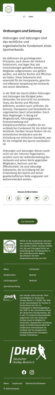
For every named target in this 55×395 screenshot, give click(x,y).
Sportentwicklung (12, 286)
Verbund (33, 280)
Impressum (17, 383)
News (6, 268)
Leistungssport (10, 280)
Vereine (32, 274)
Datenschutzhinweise (35, 383)
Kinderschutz (10, 274)
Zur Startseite (27, 221)
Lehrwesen (34, 268)
